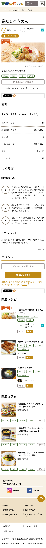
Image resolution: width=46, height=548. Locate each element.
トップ (3, 10)
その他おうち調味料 (23, 316)
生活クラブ (22, 539)
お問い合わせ (8, 531)
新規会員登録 (8, 510)
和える (21, 320)
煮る (21, 345)
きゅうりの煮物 (25, 368)
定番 (30, 320)
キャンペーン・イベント (33, 515)
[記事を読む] (22, 410)
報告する (41, 249)
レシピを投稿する (10, 515)
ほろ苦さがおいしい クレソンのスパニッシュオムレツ (31, 429)
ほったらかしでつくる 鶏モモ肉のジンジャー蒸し (31, 453)
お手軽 (39, 345)
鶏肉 (30, 345)
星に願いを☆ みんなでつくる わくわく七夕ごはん (31, 405)
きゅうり (21, 371)
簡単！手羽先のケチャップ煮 (31, 342)
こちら (25, 285)
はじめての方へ (31, 510)
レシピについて (14, 10)
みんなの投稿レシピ (23, 349)
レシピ (5, 505)
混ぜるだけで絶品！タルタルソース (31, 311)
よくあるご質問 (31, 526)
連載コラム (29, 505)
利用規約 (6, 526)
